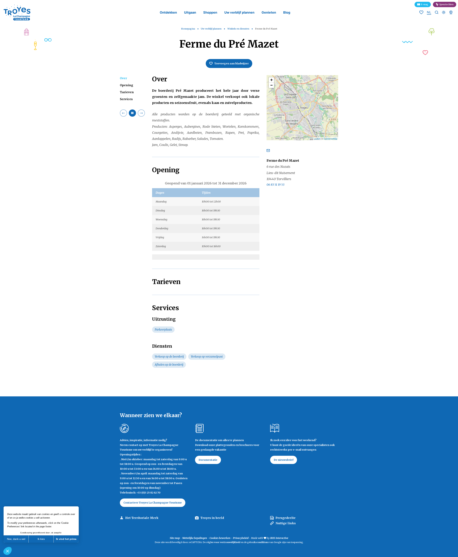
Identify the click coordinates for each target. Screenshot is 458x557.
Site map (175, 538)
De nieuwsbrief (283, 459)
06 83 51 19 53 (275, 184)
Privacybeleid (241, 538)
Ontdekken (168, 12)
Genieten (269, 12)
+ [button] (271, 80)
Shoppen (210, 12)
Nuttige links (286, 523)
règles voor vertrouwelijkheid (223, 542)
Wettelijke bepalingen (194, 538)
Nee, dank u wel (16, 539)
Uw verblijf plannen (239, 12)
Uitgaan (190, 12)
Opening (126, 85)
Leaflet (317, 138)
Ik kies (41, 539)
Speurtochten (446, 4)
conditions (263, 542)
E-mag (424, 4)
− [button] (271, 85)
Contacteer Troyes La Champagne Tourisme (152, 502)
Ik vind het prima (66, 539)
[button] (7, 551)
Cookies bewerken (219, 538)
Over (123, 78)
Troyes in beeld (212, 518)
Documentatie (208, 459)
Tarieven (127, 92)
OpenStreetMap (330, 138)
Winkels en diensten (238, 28)
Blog (286, 12)
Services (126, 99)
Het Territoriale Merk (142, 518)
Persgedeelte (286, 518)
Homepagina (188, 28)
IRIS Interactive (279, 538)
